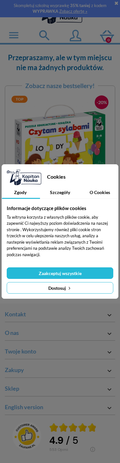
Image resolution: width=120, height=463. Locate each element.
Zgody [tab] (20, 192)
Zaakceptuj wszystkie (60, 273)
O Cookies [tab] (100, 192)
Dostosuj (57, 288)
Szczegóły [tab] (60, 192)
